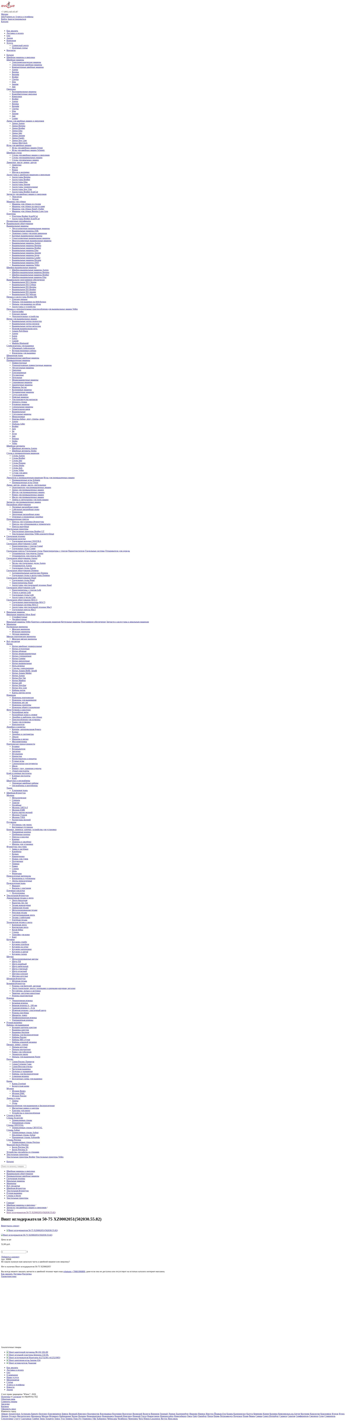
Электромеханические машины (26, 62)
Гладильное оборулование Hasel (21, 578)
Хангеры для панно (21, 1110)
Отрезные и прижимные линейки (27, 517)
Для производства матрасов (25, 399)
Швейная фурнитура (16, 793)
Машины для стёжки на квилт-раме (28, 206)
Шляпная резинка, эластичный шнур (29, 1010)
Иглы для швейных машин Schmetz (28, 150)
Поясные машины (20, 397)
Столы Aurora (18, 455)
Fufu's (14, 338)
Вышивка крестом (20, 1030)
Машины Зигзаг (19, 387)
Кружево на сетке (20, 947)
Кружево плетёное (20, 944)
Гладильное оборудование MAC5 (22, 600)
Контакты (11, 50)
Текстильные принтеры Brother (21, 1157)
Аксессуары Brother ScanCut (25, 192)
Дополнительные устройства (25, 316)
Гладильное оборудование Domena (22, 570)
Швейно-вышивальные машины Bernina (30, 272)
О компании (12, 1375)
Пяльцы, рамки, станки (17, 1044)
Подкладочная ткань (16, 883)
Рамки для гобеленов (21, 1052)
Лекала (15, 736)
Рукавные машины (20, 404)
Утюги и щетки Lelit (21, 592)
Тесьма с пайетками (21, 917)
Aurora (15, 69)
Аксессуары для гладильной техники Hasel (32, 585)
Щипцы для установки (22, 844)
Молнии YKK (18, 817)
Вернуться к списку (10, 1226)
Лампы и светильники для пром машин (30, 499)
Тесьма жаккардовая (21, 905)
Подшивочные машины (23, 392)
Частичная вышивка (21, 1069)
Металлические (19, 798)
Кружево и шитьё (20, 952)
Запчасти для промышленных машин (24, 502)
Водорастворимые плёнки (24, 350)
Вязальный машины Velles (19, 622)
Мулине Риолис (19, 1096)
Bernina (15, 72)
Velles (14, 443)
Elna (14, 82)
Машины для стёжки (16, 201)
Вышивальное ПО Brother (24, 289)
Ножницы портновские (23, 697)
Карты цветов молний (22, 812)
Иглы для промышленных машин (59, 477)
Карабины (16, 851)
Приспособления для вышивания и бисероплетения (30, 1105)
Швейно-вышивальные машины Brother (30, 275)
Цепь (14, 871)
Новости (11, 1387)
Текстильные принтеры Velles (49, 1157)
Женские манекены (21, 629)
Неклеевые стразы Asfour (23, 1135)
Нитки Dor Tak (19, 678)
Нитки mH (17, 683)
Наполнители (18, 724)
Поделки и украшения (22, 1071)
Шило (14, 766)
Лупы (14, 1103)
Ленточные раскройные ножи (26, 514)
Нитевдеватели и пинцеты (24, 758)
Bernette (15, 74)
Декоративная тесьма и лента (20, 898)
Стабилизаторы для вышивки (20, 346)
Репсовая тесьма (19, 912)
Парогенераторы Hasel (22, 583)
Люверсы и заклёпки (21, 842)
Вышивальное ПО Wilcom (24, 294)
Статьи (10, 1382)
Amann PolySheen (20, 331)
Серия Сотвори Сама (21, 1064)
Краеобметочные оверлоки (24, 94)
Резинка (10, 998)
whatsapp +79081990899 (74, 1271)
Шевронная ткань (15, 355)
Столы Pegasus (18, 463)
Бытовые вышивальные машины (27, 236)
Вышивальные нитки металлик (26, 326)
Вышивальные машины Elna (25, 250)
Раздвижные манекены (17, 627)
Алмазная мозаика (20, 1076)
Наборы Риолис (19, 1037)
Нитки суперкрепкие (21, 656)
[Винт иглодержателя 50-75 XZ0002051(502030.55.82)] (32, 1230)
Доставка (17, 1274)
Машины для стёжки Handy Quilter (28, 209)
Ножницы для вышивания (24, 700)
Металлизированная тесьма (24, 910)
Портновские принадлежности (21, 744)
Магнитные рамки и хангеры (25, 1108)
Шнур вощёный (19, 964)
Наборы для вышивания (18, 1025)
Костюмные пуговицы (22, 827)
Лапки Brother (18, 128)
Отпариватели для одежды (117, 551)
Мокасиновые (18, 416)
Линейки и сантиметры (23, 734)
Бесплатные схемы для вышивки (27, 1079)
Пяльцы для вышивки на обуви (26, 304)
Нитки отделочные (21, 649)
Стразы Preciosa (14, 1140)
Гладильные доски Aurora (24, 561)
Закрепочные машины (22, 385)
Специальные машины (22, 407)
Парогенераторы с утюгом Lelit (26, 590)
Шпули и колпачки (20, 172)
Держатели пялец (20, 1054)
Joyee (14, 433)
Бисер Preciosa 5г (20, 1149)
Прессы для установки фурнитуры (28, 521)
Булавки (16, 746)
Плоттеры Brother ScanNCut (25, 216)
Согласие (17, 1396)
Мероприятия (13, 1380)
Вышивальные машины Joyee (25, 255)
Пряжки (15, 864)
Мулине (10, 1088)
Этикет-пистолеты (20, 771)
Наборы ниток (18, 690)
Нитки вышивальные (22, 663)
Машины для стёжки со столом (26, 204)
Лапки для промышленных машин (28, 490)
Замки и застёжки (20, 849)
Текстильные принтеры (17, 529)
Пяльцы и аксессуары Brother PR (22, 297)
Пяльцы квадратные (21, 1049)
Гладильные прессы (16, 551)
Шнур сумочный (20, 969)
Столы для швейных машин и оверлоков (31, 155)
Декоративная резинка (22, 1000)
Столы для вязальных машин (25, 160)
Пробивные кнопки (21, 834)
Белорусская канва (20, 1086)
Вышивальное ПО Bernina (24, 287)
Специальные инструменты (25, 763)
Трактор (15, 802)
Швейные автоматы (16, 446)
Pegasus (15, 438)
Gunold (15, 341)
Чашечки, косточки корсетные (26, 993)
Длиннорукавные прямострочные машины (32, 365)
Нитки (10, 644)
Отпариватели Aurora (22, 565)
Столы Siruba (18, 465)
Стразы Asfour (13, 1130)
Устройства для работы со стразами (23, 1152)
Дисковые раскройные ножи (25, 507)
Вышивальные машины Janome (26, 253)
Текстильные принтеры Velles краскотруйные (33, 534)
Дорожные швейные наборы (25, 783)
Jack (14, 429)
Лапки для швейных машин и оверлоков (25, 121)
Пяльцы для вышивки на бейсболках (29, 302)
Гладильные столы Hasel (23, 580)
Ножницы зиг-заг (20, 702)
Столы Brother (18, 458)
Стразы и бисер (14, 1115)
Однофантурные (19, 617)
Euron (14, 336)
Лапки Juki (17, 133)
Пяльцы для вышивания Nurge (26, 1057)
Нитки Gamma (18, 658)
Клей (14, 778)
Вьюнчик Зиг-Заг (20, 903)
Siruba (14, 441)
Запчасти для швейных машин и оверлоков (26, 194)
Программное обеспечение (93, 622)
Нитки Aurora (18, 675)
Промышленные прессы (18, 519)
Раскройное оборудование (19, 504)
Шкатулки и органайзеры (18, 780)
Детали (15, 199)
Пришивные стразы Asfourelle (26, 1137)
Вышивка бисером (20, 1032)
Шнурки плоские (20, 973)
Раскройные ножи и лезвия (24, 714)
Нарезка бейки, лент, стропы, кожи (28, 419)
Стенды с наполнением (23, 668)
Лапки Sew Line (19, 140)
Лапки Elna (17, 131)
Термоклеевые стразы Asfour (25, 1132)
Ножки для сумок (20, 859)
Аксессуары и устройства (24, 306)
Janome (15, 84)
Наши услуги (13, 1377)
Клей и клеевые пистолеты (19, 773)
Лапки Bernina (18, 126)
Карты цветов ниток (21, 692)
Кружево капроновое (22, 949)
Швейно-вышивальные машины (21, 267)
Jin (13, 431)
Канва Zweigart (19, 1083)
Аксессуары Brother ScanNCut (26, 218)
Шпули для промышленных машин (28, 492)
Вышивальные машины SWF (25, 262)
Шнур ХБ (16, 961)
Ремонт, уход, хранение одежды (26, 768)
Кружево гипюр (19, 954)
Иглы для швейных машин (19, 145)
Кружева (11, 939)
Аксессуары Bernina (21, 177)
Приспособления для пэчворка (26, 719)
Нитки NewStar (19, 685)
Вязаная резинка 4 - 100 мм (24, 1005)
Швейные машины (15, 60)
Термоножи (17, 512)
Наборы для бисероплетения (25, 1035)
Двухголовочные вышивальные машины (31, 228)
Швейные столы (14, 152)
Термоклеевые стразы (22, 1120)
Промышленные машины (18, 360)
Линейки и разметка (16, 727)
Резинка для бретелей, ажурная (26, 986)
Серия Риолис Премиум (23, 1061)
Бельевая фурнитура (16, 983)
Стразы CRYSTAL (15, 1125)
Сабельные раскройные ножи (25, 509)
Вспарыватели (18, 749)
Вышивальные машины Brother (26, 248)
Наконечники (18, 856)
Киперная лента (19, 925)
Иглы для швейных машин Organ (27, 148)
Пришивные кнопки (21, 832)
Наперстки (17, 756)
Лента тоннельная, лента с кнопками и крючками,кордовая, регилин (43, 988)
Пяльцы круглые (19, 1047)
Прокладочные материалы (19, 876)
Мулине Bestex (19, 1091)
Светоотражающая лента (23, 915)
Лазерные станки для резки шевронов (29, 233)
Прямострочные (19, 363)
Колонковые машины (22, 390)
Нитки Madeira (19, 680)
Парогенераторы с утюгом (55, 551)
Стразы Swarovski (15, 1118)
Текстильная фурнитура (18, 895)
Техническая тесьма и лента (19, 922)
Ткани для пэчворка (21, 722)
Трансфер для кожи (21, 934)
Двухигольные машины (23, 368)
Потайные (16, 805)
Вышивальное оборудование (20, 223)
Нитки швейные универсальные (27, 646)
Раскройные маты (20, 712)
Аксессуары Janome (21, 184)
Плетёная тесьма (19, 920)
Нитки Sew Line (19, 688)
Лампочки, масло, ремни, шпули (22, 162)
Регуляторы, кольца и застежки (26, 991)
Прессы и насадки (20, 837)
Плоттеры (11, 214)
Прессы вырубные (20, 526)
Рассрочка (27, 1274)
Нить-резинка (18, 666)
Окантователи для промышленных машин (31, 487)
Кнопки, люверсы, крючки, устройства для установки (32, 829)
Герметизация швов (21, 409)
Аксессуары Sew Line (22, 189)
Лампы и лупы (13, 1098)
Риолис (10, 1059)
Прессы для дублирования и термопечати (31, 524)
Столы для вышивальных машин (27, 157)
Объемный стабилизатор (23, 348)
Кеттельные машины (70, 622)
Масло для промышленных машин (28, 497)
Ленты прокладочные (22, 881)
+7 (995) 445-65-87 (9, 12)
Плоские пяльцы (19, 299)
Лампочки (16, 165)
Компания (11, 40)
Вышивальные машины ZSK (25, 231)
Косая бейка (17, 930)
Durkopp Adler (18, 424)
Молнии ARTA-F (20, 807)
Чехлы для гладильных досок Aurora (29, 563)
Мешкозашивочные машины (25, 380)
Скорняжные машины (22, 382)
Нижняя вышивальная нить (24, 328)
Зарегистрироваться (17, 19)
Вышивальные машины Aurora (26, 243)
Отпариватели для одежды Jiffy (26, 556)
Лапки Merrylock (19, 143)
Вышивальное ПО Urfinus (24, 284)
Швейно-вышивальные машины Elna (29, 277)
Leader (15, 118)
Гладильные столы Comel (23, 548)
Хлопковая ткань (20, 790)
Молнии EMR (18, 810)
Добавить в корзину (10, 1257)
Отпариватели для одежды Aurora (27, 553)
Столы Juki (17, 460)
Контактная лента (20, 927)
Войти (4, 19)
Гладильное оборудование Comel (22, 543)
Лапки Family (18, 138)
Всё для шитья (13, 641)
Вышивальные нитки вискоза (25, 324)
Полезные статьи (20, 48)
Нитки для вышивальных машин (22, 319)
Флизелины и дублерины (23, 878)
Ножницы (11, 695)
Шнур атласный (19, 971)
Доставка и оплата (15, 33)
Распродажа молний (21, 820)
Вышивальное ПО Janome (24, 292)
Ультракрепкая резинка (22, 1020)
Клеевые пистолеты (21, 776)
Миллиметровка (19, 741)
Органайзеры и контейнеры (25, 785)
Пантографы (18, 311)
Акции (10, 38)
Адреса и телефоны (24, 16)
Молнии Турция (19, 815)
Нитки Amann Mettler (22, 673)
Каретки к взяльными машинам (46, 622)
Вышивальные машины (17, 226)
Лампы (15, 1101)
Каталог (5, 21)
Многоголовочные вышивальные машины (31, 240)
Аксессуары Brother (21, 179)
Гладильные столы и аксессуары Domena (31, 575)
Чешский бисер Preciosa (17, 1145)
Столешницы (18, 475)
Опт (8, 35)
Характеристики (8, 1276)
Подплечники (18, 893)
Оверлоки (11, 89)
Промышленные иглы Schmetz (26, 480)
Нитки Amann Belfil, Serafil (24, 671)
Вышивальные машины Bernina (26, 245)
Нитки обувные (19, 651)
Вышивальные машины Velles (26, 265)
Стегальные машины (21, 414)
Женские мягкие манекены (24, 639)
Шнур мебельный (20, 966)
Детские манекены (20, 634)
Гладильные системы (95, 551)
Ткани (9, 788)
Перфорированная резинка (24, 1017)
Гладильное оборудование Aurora (22, 558)
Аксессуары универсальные (25, 187)
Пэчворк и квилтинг (21, 710)
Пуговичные (18, 375)
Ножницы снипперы (21, 705)
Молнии (10, 795)
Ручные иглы (18, 761)
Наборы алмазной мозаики (24, 1042)
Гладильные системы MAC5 (25, 605)
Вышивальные (18, 411)
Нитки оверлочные (21, 661)
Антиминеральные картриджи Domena (30, 573)
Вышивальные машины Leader (26, 258)
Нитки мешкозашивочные (24, 653)
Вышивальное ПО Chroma (24, 282)
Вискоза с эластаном (21, 888)
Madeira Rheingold (20, 343)
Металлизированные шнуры (25, 959)
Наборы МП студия (21, 1039)
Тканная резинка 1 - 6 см (23, 1008)
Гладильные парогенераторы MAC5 (28, 602)
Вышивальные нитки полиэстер (27, 321)
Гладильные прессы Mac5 (24, 609)
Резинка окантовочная (22, 995)
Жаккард (16, 886)
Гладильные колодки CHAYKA (26, 541)
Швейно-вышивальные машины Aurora (30, 270)
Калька (15, 732)
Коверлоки (17, 96)
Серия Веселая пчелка (22, 1066)
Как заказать (12, 31)
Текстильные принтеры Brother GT (28, 531)
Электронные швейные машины (27, 65)
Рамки (15, 866)
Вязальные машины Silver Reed (21, 614)
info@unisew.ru (8, 16)
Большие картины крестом (24, 1027)
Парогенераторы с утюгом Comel (27, 546)
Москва (4, 14)
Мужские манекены (21, 631)
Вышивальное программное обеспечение (26, 280)
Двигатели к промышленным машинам (25, 477)
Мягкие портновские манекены (21, 636)
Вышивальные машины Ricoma (26, 260)
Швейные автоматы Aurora (24, 448)
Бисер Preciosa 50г (20, 1147)
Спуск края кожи (20, 394)
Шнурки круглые (20, 976)
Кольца (15, 854)
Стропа (15, 868)
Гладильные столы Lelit (23, 595)
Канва (9, 1081)
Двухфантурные (19, 619)
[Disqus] (173, 1312)
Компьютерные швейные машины (28, 67)
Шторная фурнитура (16, 978)
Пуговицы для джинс (22, 824)
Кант (14, 937)
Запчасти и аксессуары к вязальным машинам (127, 622)
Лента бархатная (19, 900)
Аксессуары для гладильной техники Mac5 (32, 607)
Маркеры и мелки (20, 739)
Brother (15, 77)
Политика (5, 1396)
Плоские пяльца (19, 314)
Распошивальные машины (24, 91)
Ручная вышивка (14, 1022)
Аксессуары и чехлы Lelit (24, 597)
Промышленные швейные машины (23, 358)
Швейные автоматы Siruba (24, 451)
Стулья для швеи (19, 473)
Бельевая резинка (20, 1003)
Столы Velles (18, 470)
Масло (15, 167)
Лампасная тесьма (20, 908)
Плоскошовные (19, 372)
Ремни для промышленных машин (28, 495)
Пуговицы (11, 822)
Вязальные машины (16, 612)
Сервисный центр (20, 45)
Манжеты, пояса (19, 1015)
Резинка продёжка (20, 1013)
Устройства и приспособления (26, 1113)
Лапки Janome (18, 135)
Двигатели (17, 196)
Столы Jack (17, 468)
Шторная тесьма (19, 981)
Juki (13, 87)
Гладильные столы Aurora (24, 568)
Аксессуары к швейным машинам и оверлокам (28, 174)
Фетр (9, 710)
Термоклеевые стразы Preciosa (26, 1142)
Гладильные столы (34, 551)
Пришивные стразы (21, 1123)
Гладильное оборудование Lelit (21, 587)
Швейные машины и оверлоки (21, 57)
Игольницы (17, 754)
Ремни (15, 170)
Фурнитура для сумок (17, 846)
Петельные (17, 377)
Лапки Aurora (18, 123)
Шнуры (10, 956)
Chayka (15, 79)
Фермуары (17, 873)
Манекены (11, 624)
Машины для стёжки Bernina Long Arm (30, 211)
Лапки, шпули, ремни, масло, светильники (26, 485)
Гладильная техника (16, 536)
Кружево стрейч (19, 942)
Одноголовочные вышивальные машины (31, 238)
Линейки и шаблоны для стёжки (27, 717)
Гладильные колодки (16, 539)
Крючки (15, 839)
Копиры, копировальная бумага (26, 729)
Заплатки (16, 751)
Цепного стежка (19, 402)
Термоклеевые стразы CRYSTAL (27, 1127)
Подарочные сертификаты (19, 221)
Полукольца (17, 861)
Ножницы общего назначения (26, 707)
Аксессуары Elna (20, 182)
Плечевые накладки (16, 890)
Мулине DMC (18, 1093)
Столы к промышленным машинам (23, 453)
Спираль (16, 800)
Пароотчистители (76, 551)
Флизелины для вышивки (24, 353)
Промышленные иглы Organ (25, 482)
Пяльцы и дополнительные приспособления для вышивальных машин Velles (42, 309)
